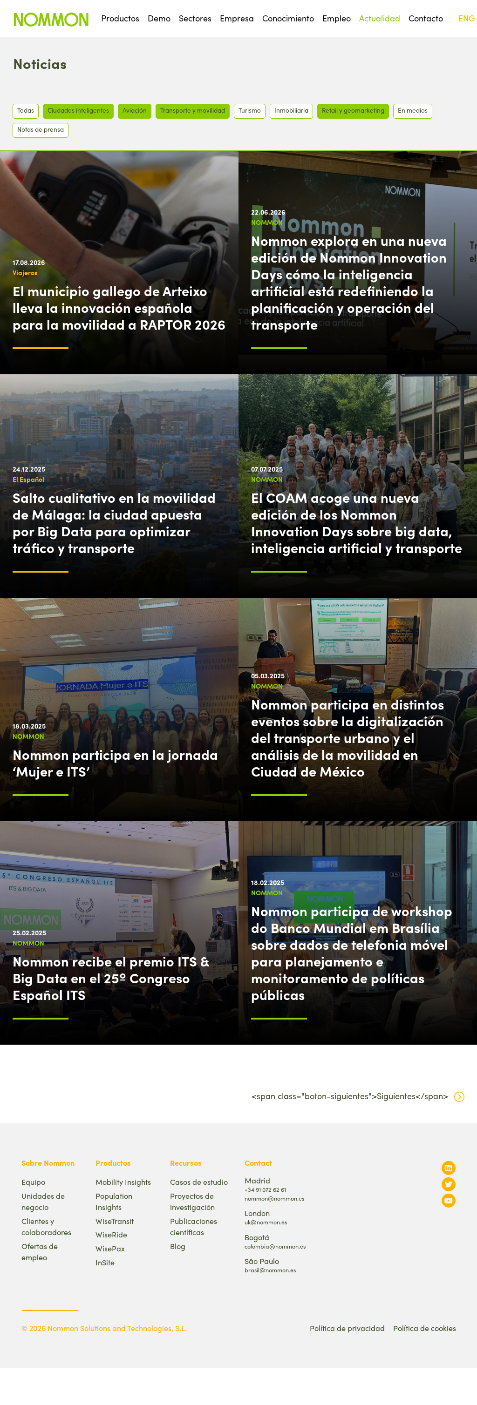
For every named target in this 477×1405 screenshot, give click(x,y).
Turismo (249, 110)
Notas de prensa (40, 129)
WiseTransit (114, 1221)
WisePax (110, 1248)
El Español (28, 479)
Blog (177, 1246)
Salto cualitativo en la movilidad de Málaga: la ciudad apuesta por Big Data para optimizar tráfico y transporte (114, 522)
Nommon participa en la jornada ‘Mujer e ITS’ (115, 762)
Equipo (33, 1182)
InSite (105, 1262)
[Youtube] (449, 1200)
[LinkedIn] (449, 1168)
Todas (25, 110)
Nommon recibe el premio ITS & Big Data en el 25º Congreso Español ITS (111, 978)
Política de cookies (424, 1328)
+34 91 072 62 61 (265, 1189)
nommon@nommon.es (274, 1198)
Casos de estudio (199, 1182)
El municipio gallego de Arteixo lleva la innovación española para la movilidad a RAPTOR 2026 (119, 307)
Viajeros (25, 272)
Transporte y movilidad (192, 110)
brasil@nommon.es (270, 1270)
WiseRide (111, 1234)
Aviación (135, 110)
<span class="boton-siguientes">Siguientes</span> (350, 1095)
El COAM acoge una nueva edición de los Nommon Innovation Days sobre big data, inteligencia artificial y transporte (356, 522)
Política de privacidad (347, 1328)
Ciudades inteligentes (78, 110)
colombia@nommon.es (275, 1246)
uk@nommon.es (266, 1222)
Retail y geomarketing (353, 110)
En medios (413, 110)
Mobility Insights (123, 1182)
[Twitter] (449, 1184)
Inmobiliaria (291, 110)
